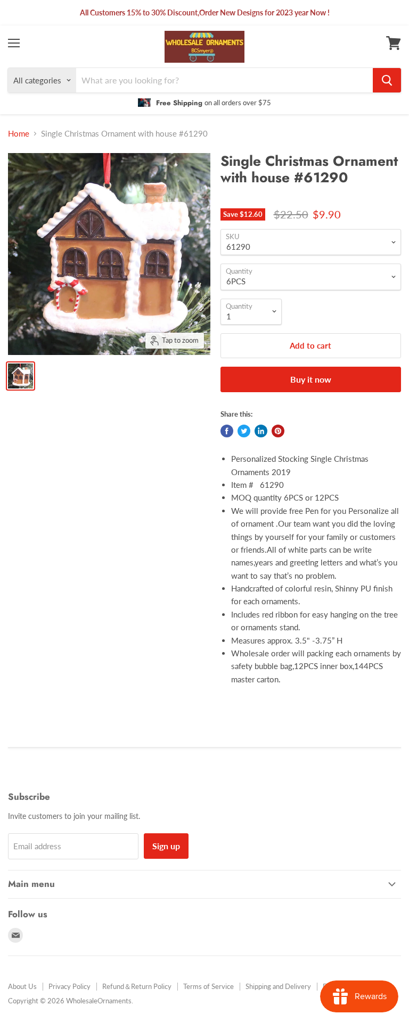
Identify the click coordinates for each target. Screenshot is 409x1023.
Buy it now (310, 379)
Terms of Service (208, 986)
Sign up (166, 846)
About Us (22, 986)
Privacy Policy (69, 986)
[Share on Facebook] (226, 431)
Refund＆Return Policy (136, 986)
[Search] (387, 80)
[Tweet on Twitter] (244, 431)
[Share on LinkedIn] (261, 431)
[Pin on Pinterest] (278, 431)
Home (18, 133)
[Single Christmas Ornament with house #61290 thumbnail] (20, 376)
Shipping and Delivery (278, 986)
